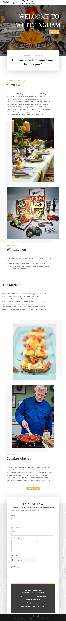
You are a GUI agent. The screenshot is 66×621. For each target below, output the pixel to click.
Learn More (33, 488)
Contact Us (54, 32)
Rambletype (47, 619)
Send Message (15, 567)
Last (34, 520)
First (13, 520)
